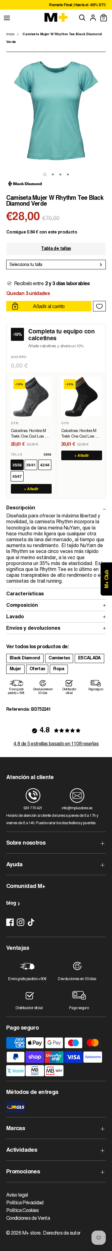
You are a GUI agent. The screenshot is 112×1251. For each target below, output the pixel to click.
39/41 (30, 465)
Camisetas (59, 658)
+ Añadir (31, 488)
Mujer (15, 669)
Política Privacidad (25, 1203)
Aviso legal (17, 1195)
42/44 (44, 465)
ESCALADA (89, 658)
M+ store (31, 1233)
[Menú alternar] (7, 17)
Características (25, 594)
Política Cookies (22, 1210)
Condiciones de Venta (28, 1218)
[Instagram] (20, 922)
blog (11, 903)
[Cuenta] (93, 17)
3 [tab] (60, 174)
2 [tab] (53, 174)
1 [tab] (44, 174)
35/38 (17, 465)
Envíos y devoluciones (33, 628)
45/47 (17, 476)
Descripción (20, 508)
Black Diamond (25, 658)
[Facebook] (10, 922)
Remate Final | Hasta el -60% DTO (62, 5)
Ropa (58, 669)
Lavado (15, 617)
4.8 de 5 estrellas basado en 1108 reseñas (56, 744)
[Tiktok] (31, 922)
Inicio (10, 34)
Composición (22, 605)
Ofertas (37, 669)
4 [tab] (68, 174)
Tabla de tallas (56, 249)
